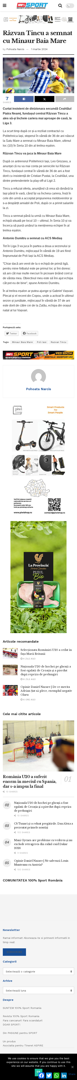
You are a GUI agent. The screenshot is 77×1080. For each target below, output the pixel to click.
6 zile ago (29, 679)
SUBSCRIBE (14, 952)
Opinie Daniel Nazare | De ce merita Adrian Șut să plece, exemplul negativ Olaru (46, 690)
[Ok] (72, 1067)
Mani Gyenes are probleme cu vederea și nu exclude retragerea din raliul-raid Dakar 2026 (43, 844)
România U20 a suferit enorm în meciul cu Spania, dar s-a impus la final (29, 781)
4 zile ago (29, 658)
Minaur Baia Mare (22, 342)
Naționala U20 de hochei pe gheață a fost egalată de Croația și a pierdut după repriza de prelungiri (46, 670)
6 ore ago (29, 699)
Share (72, 1074)
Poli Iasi (42, 342)
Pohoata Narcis (15, 49)
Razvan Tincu (58, 342)
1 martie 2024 (39, 49)
